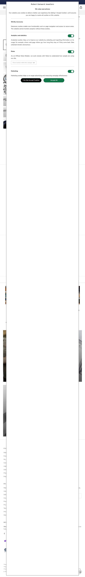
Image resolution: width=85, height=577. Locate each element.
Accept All (53, 80)
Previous (2, 68)
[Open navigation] (4, 7)
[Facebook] (4, 533)
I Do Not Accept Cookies (31, 80)
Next (83, 68)
